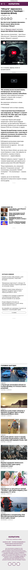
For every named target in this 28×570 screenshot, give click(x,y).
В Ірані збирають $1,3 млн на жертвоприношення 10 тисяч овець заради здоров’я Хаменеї (12, 303)
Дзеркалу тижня (11, 29)
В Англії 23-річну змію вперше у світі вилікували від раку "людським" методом (12, 278)
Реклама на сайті (7, 542)
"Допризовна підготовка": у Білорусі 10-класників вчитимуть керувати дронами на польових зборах (14, 284)
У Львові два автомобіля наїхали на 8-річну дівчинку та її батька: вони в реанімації (13, 386)
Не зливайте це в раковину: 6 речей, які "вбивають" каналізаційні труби (14, 309)
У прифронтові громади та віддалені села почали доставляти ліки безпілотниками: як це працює (13, 297)
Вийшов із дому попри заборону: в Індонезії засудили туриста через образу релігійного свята (12, 291)
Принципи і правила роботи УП (14, 545)
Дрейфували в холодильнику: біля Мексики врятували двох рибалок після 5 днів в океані (13, 516)
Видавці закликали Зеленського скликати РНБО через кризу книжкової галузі (12, 464)
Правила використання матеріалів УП (14, 543)
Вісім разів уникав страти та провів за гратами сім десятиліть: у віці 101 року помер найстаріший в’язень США (14, 438)
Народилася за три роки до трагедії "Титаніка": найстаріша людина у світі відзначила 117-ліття (14, 490)
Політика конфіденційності (18, 542)
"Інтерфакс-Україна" (19, 556)
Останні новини (8, 274)
